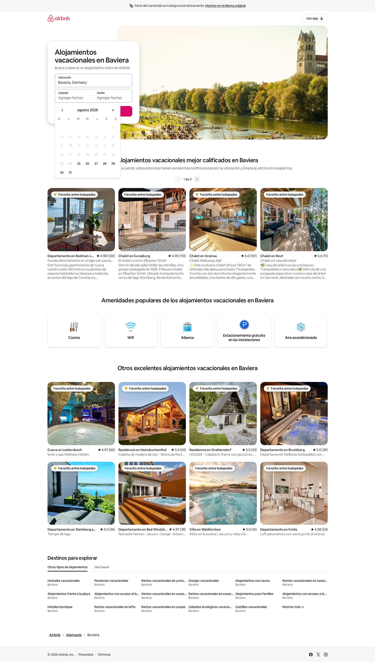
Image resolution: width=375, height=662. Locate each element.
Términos (104, 655)
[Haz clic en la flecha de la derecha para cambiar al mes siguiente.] (112, 110)
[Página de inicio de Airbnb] (59, 18)
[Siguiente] (196, 179)
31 (70, 172)
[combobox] (93, 82)
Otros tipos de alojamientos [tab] (68, 567)
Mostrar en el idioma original (225, 6)
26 (87, 164)
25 (79, 164)
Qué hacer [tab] (102, 567)
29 (113, 164)
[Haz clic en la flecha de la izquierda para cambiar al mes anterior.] (62, 110)
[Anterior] (178, 179)
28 (104, 164)
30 (62, 172)
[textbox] (74, 97)
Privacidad (85, 655)
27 (96, 164)
